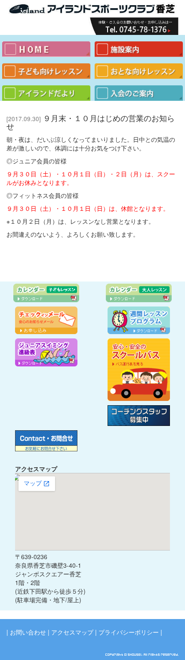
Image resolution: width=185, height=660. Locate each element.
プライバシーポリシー (129, 632)
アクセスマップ (72, 632)
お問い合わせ (28, 632)
